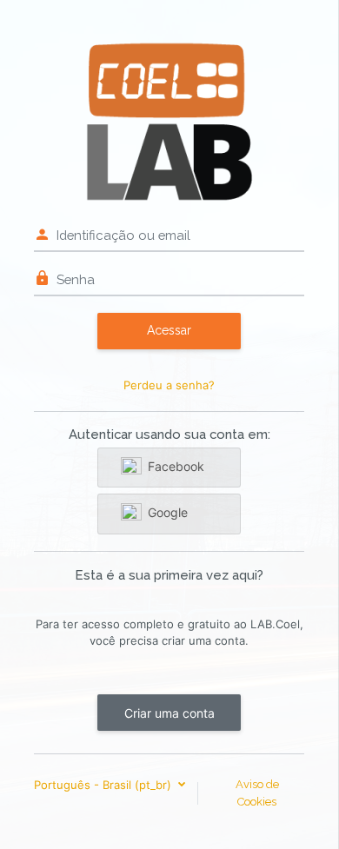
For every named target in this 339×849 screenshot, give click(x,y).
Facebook (176, 466)
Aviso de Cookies (257, 793)
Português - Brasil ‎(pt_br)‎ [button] (104, 785)
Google (168, 512)
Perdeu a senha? (169, 385)
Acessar (169, 330)
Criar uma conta (169, 713)
